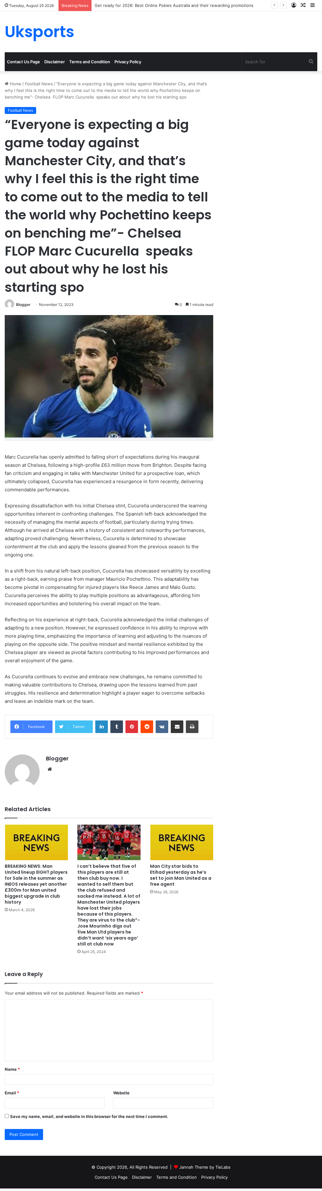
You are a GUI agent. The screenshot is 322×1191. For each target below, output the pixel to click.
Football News (39, 83)
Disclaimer (54, 61)
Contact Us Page (23, 61)
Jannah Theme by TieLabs (204, 1167)
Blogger (23, 304)
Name (12, 1069)
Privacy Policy (127, 61)
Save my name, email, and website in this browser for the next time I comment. (89, 1116)
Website (121, 1092)
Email (12, 1092)
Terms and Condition (89, 61)
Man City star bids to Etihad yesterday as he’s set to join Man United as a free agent (180, 875)
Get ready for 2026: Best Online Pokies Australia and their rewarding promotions (174, 5)
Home (14, 83)
